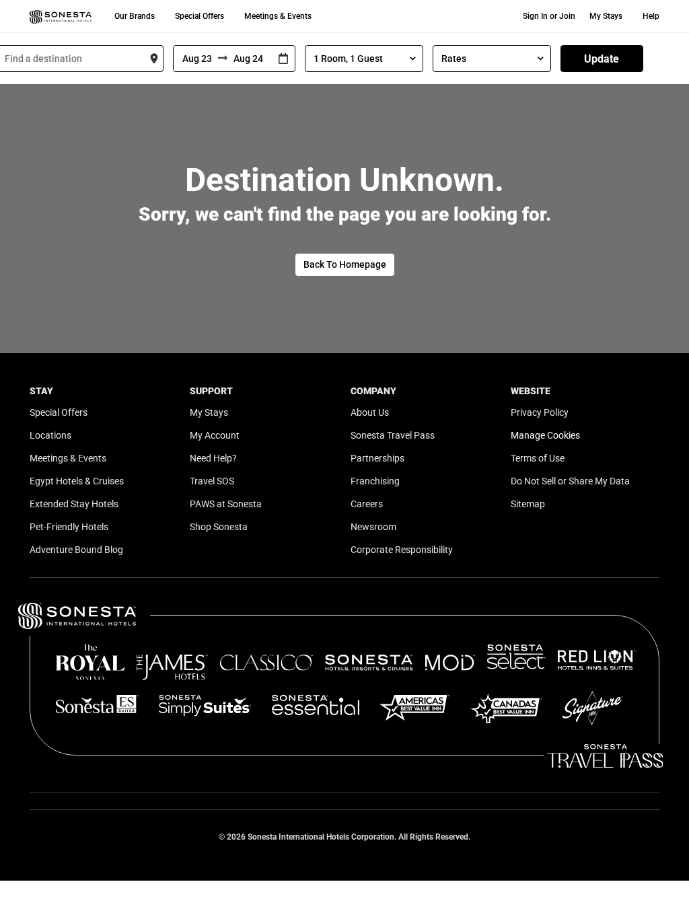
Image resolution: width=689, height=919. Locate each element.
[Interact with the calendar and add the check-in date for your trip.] (283, 58)
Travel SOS (212, 481)
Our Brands (134, 16)
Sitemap (528, 504)
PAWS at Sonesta (226, 504)
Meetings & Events (278, 16)
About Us (370, 412)
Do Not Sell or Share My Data (570, 481)
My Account (215, 435)
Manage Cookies (545, 435)
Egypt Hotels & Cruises (77, 481)
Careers (367, 504)
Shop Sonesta (219, 526)
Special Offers (199, 16)
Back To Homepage (344, 264)
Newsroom (373, 526)
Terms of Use (538, 458)
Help (651, 16)
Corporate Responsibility (402, 549)
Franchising (375, 481)
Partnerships (377, 458)
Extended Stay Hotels (74, 504)
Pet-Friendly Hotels (69, 526)
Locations (50, 435)
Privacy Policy (540, 412)
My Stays (605, 16)
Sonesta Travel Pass (393, 435)
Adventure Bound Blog (76, 549)
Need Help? (213, 458)
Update (601, 58)
